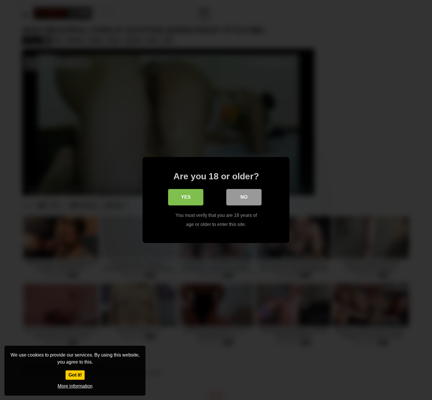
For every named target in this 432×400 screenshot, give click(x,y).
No (243, 197)
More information (75, 386)
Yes (186, 197)
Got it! (75, 374)
